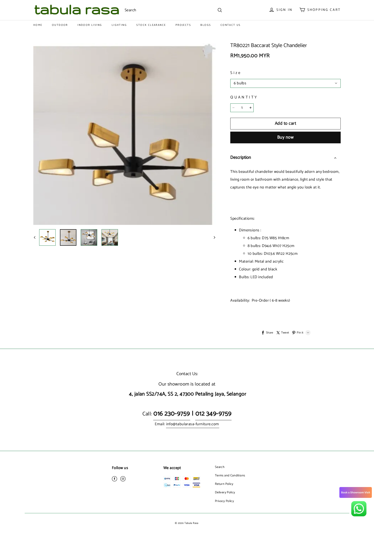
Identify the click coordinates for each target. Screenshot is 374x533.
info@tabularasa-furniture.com (192, 424)
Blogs (205, 25)
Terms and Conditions (230, 475)
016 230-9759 (171, 413)
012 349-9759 (213, 413)
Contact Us (231, 25)
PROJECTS (183, 25)
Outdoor (60, 25)
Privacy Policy (224, 501)
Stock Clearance (151, 25)
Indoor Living (89, 25)
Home (37, 25)
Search (219, 467)
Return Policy (224, 484)
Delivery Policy (225, 492)
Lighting (119, 25)
